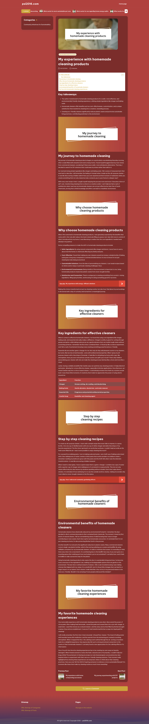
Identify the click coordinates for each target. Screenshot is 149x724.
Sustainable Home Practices (68, 54)
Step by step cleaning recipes (68, 85)
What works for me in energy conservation (105, 11)
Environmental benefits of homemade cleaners (73, 87)
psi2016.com (30, 3)
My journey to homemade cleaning (69, 79)
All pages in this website (84, 708)
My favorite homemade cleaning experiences (73, 89)
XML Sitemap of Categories (30, 708)
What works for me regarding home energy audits (70, 11)
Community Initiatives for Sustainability (37, 24)
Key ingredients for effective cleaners (71, 83)
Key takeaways (65, 77)
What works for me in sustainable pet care (34, 11)
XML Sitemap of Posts (28, 710)
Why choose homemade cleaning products (72, 81)
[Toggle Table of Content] (122, 74)
